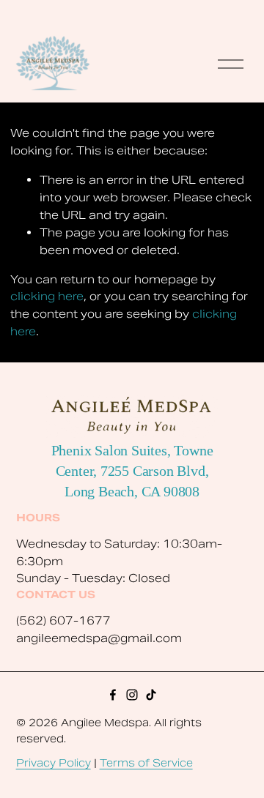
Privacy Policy (53, 762)
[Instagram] (132, 695)
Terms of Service (146, 762)
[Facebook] (113, 695)
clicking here (47, 296)
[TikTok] (151, 695)
